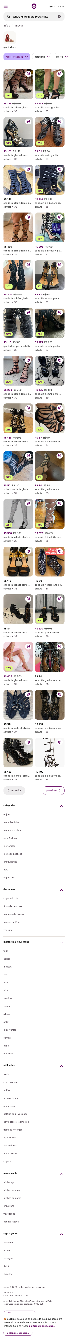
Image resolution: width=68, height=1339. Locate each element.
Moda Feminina (11, 822)
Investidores (10, 1145)
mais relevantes (14, 56)
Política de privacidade (15, 1114)
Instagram (8, 1258)
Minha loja (8, 1182)
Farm (5, 951)
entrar (61, 6)
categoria (40, 56)
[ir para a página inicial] (34, 8)
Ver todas (8, 1053)
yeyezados (9, 1213)
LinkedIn (7, 1274)
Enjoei (6, 814)
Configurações (11, 1221)
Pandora (7, 998)
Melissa (7, 966)
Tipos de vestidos (12, 906)
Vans (6, 982)
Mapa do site (10, 1153)
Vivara (6, 1006)
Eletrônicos (9, 846)
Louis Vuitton (10, 1030)
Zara (5, 974)
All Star (6, 1014)
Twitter (6, 1250)
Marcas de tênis (12, 922)
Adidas (6, 958)
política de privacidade (42, 1326)
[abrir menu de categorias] (5, 6)
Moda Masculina (12, 830)
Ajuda (6, 1074)
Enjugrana (8, 1206)
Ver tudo (8, 930)
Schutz (7, 1037)
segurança (9, 1106)
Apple (6, 1045)
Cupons (7, 1161)
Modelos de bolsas (13, 914)
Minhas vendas (11, 1190)
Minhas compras (12, 1198)
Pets (5, 869)
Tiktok (6, 1266)
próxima (51, 790)
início (6, 25)
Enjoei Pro (8, 877)
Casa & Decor (10, 838)
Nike (5, 990)
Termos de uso (11, 1098)
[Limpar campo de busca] (59, 16)
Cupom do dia (10, 898)
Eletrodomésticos (12, 854)
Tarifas (6, 1090)
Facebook (8, 1242)
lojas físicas (9, 1137)
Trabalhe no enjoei (13, 1129)
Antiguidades (10, 861)
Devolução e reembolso (16, 1121)
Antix (6, 1022)
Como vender (10, 1082)
